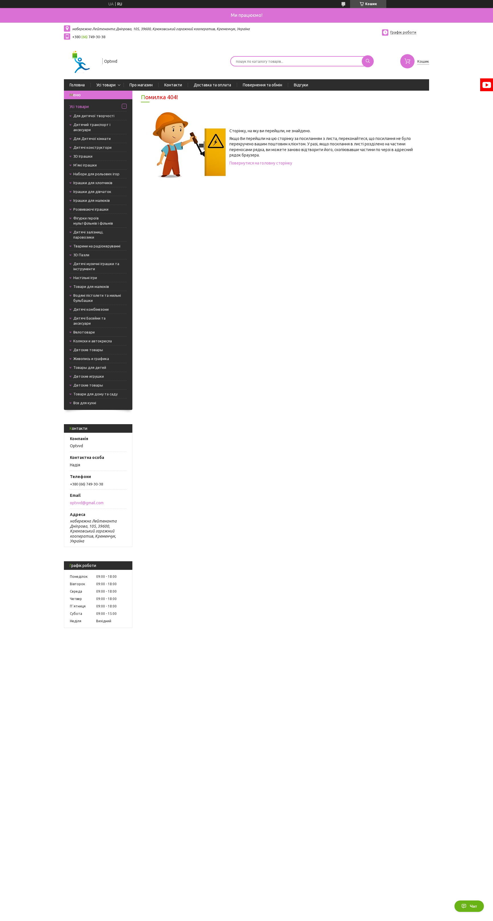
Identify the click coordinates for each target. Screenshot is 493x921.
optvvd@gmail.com (87, 503)
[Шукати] (368, 61)
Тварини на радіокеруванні (96, 246)
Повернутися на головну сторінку (260, 163)
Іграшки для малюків (91, 200)
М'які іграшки (85, 165)
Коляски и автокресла (92, 341)
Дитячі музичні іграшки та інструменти (96, 266)
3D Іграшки (82, 156)
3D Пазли (81, 255)
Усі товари (106, 85)
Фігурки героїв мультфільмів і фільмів (93, 220)
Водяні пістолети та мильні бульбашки (97, 297)
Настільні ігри (85, 278)
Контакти (173, 85)
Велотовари (84, 332)
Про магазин (141, 85)
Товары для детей (89, 367)
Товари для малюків (91, 286)
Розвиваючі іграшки (90, 209)
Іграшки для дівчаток (92, 192)
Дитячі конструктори (92, 147)
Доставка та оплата (212, 85)
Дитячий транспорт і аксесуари (91, 127)
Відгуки (301, 85)
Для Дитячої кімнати (92, 139)
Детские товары (88, 350)
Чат (473, 906)
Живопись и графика (91, 359)
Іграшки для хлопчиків (92, 183)
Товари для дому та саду (95, 394)
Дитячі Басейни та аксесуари (89, 320)
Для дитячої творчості (93, 116)
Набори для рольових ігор (96, 174)
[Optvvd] (80, 60)
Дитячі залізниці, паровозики (88, 234)
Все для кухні (84, 403)
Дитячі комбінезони (91, 309)
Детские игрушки (88, 376)
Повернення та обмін (262, 85)
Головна (77, 85)
